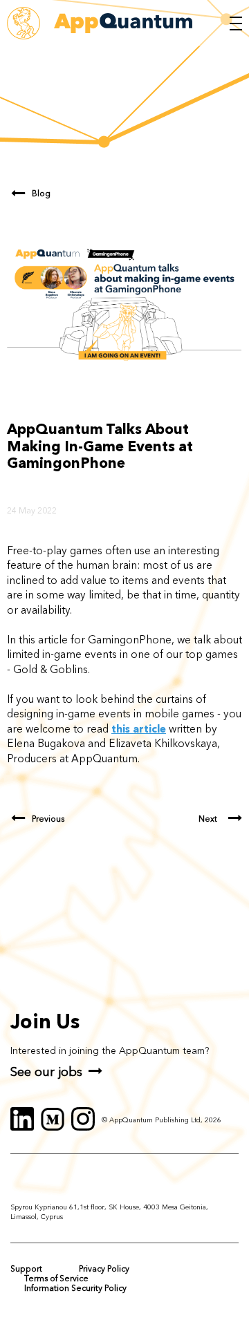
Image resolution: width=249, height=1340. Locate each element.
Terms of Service (56, 1278)
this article (138, 728)
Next (208, 819)
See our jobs (46, 1071)
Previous (48, 819)
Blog (41, 193)
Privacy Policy (104, 1268)
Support (26, 1268)
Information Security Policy (75, 1288)
